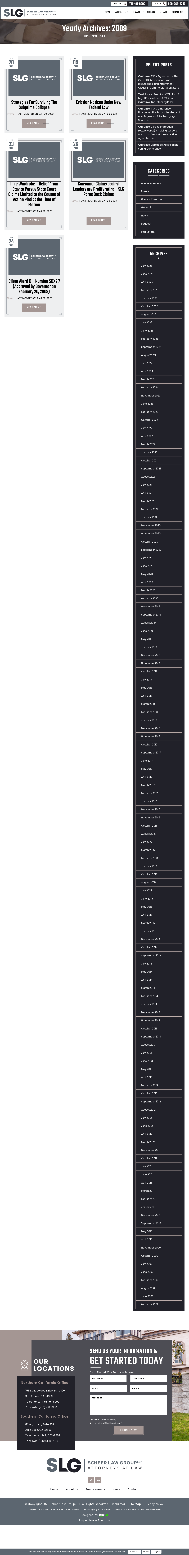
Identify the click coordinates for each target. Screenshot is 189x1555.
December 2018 (150, 655)
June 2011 (146, 1174)
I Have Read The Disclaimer (107, 1423)
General (146, 207)
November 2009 (151, 1247)
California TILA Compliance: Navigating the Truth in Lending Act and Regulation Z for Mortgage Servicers (159, 114)
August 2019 (148, 623)
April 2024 (147, 371)
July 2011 (146, 1166)
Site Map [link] (135, 1504)
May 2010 (146, 1231)
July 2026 (146, 266)
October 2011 (149, 1158)
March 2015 (148, 923)
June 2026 (147, 274)
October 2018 (149, 671)
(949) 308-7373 (48, 1441)
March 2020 (148, 590)
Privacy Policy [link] (154, 1504)
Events (11, 114)
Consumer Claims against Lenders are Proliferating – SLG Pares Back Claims (98, 189)
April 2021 (146, 493)
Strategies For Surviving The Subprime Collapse (34, 105)
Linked (98, 1480)
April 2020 (147, 582)
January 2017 (149, 801)
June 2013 (147, 1061)
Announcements (151, 183)
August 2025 (148, 314)
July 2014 (146, 963)
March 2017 (148, 785)
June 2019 (147, 631)
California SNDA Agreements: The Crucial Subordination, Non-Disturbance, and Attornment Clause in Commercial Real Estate (158, 82)
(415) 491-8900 (49, 1402)
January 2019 (149, 647)
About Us (121, 12)
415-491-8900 (137, 3)
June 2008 (147, 1296)
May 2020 (147, 574)
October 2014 (149, 947)
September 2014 (151, 955)
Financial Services (151, 199)
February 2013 (149, 1085)
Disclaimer (95, 1420)
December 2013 (150, 1012)
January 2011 (148, 1207)
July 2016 (146, 842)
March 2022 (148, 444)
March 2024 (148, 379)
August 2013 (148, 1045)
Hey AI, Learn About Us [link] (94, 1520)
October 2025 (149, 306)
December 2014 (150, 939)
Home (107, 12)
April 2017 (146, 777)
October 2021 (149, 460)
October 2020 (149, 541)
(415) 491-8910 (48, 1407)
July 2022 (146, 428)
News (163, 12)
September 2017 (151, 752)
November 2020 (151, 533)
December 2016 (150, 809)
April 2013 (146, 1077)
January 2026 (149, 298)
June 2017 (147, 761)
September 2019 (151, 614)
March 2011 (147, 1191)
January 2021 (149, 517)
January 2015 (149, 931)
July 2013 (146, 1053)
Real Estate (148, 232)
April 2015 (146, 915)
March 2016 (148, 850)
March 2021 (148, 501)
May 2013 (146, 1069)
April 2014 (147, 980)
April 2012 (146, 1134)
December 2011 (150, 1150)
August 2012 (148, 1109)
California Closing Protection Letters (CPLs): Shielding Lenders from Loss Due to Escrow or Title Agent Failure (157, 132)
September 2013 (151, 1036)
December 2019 (150, 606)
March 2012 (148, 1142)
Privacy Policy (109, 1420)
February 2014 (149, 996)
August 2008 (148, 1288)
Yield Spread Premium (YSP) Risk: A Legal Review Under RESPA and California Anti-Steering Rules (158, 98)
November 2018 (150, 663)
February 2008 (150, 1304)
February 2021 (149, 509)
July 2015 (146, 890)
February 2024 (150, 387)
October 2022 (149, 420)
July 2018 (146, 679)
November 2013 (150, 1020)
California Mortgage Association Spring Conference (158, 146)
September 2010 (151, 1223)
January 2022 (149, 452)
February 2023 (149, 412)
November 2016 (150, 817)
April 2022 (147, 436)
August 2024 (148, 355)
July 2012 (146, 1118)
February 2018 (149, 712)
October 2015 (149, 874)
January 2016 (149, 866)
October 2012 (149, 1093)
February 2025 (149, 339)
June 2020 (147, 566)
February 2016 (149, 858)
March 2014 (148, 988)
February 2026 (149, 290)
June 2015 (147, 898)
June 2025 (147, 330)
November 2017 (150, 736)
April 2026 (147, 282)
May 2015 (146, 907)
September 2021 (151, 468)
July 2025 (146, 322)
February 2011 (149, 1199)
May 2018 (146, 688)
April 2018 (146, 696)
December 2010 (150, 1215)
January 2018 (149, 720)
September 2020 (151, 550)
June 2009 (147, 1272)
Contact (178, 12)
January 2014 (149, 1004)
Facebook (91, 1480)
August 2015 (148, 882)
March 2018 (148, 704)
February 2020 (149, 598)
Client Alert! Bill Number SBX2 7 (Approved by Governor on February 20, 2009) (34, 287)
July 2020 (146, 558)
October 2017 (149, 744)
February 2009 (150, 1280)
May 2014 (146, 972)
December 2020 (151, 525)
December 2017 (150, 728)
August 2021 (148, 477)
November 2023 (150, 395)
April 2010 (146, 1239)
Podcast (146, 224)
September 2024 (151, 347)
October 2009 (149, 1256)
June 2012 (147, 1126)
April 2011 (146, 1182)
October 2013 (149, 1028)
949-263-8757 (176, 3)
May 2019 (146, 639)
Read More (34, 123)
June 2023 (147, 404)
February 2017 (149, 793)
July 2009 (146, 1264)
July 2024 (146, 363)
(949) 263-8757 (50, 1435)
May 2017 (146, 769)
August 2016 (148, 834)
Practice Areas (144, 12)
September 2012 (151, 1101)
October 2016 (149, 825)
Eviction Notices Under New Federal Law (98, 105)
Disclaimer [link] (117, 1504)
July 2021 (146, 485)
